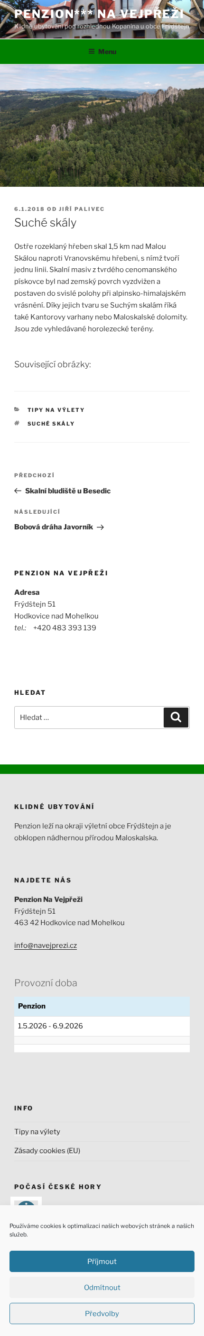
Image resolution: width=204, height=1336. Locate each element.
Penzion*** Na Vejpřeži (99, 14)
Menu (107, 51)
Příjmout (102, 1261)
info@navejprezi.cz (45, 945)
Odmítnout (102, 1287)
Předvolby (102, 1313)
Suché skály (51, 423)
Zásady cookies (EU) (47, 1150)
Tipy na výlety (56, 410)
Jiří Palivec (82, 209)
